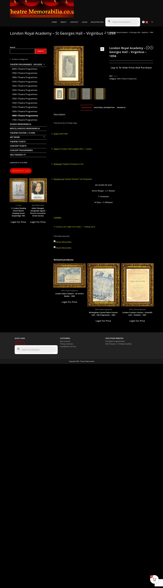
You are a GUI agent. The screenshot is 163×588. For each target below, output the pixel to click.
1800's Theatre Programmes (127, 79)
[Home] (105, 32)
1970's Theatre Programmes (24, 81)
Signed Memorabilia (20, 124)
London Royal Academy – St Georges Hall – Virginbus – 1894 (132, 32)
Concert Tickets (18, 146)
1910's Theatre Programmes (24, 107)
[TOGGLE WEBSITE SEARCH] (152, 22)
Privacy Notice (66, 344)
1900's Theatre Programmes (24, 111)
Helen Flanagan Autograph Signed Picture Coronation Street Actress (38, 212)
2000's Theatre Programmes (24, 69)
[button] (102, 49)
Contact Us (19, 341)
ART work (15, 137)
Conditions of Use (68, 346)
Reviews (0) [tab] (121, 108)
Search (12, 47)
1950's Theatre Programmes (24, 90)
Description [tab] (86, 108)
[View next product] (151, 47)
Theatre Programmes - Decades (26, 64)
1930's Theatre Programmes (24, 98)
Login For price (69, 302)
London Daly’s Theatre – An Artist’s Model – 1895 (69, 294)
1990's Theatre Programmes (24, 73)
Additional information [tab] (104, 108)
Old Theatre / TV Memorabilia (118, 344)
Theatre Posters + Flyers (22, 133)
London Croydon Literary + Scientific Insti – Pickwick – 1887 (137, 313)
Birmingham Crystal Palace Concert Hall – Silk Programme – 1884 (103, 313)
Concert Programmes (21, 150)
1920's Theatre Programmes (24, 103)
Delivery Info (20, 344)
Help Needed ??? (18, 154)
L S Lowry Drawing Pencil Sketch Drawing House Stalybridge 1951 (18, 212)
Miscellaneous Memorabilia (25, 128)
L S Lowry (18, 205)
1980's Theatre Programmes (24, 77)
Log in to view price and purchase (131, 67)
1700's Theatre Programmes (24, 120)
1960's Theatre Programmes (24, 86)
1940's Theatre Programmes (24, 94)
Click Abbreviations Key (62, 236)
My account (65, 341)
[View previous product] (147, 47)
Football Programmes (115, 341)
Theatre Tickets (18, 141)
